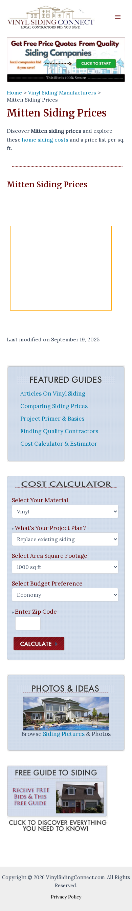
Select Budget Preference (47, 583)
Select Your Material (40, 500)
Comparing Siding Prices (54, 406)
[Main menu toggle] (118, 17)
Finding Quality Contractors (59, 431)
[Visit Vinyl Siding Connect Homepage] (66, 60)
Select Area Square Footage (49, 555)
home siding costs (45, 139)
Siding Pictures (64, 734)
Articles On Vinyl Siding (52, 393)
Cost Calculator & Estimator (58, 443)
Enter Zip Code (36, 611)
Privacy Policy (66, 897)
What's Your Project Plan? (50, 528)
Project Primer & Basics (52, 418)
